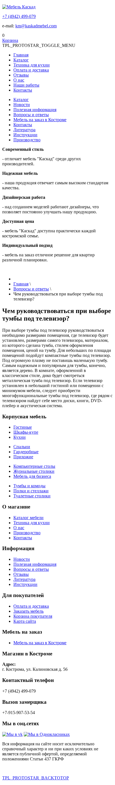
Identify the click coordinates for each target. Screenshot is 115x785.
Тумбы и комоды (29, 485)
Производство (26, 139)
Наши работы (26, 85)
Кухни (19, 437)
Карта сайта (24, 621)
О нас (18, 80)
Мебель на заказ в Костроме (39, 119)
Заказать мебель (28, 611)
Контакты (22, 90)
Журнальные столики (33, 471)
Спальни (21, 446)
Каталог (21, 60)
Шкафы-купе (25, 432)
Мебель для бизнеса (32, 476)
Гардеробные (26, 451)
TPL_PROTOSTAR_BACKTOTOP (35, 778)
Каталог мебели (28, 517)
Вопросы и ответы (31, 114)
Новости (21, 104)
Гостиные (22, 427)
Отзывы (21, 75)
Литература (24, 129)
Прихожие (23, 456)
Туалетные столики (32, 495)
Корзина (10, 40)
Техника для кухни (31, 65)
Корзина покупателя (32, 616)
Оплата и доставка (31, 70)
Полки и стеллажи (31, 490)
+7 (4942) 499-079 (19, 16)
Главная (20, 55)
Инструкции (25, 134)
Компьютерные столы (34, 466)
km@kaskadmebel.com (36, 25)
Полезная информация (34, 109)
